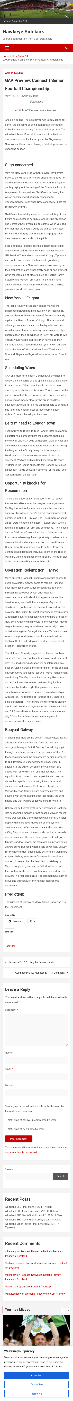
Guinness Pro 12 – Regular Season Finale (31, 962)
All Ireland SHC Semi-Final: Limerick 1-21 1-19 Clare (33, 1215)
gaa (13, 946)
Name (9, 1052)
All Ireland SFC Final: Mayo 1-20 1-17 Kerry (28, 1206)
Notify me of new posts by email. (26, 1129)
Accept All (36, 1375)
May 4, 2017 (11, 96)
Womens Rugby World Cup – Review (45, 1293)
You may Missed (17, 1309)
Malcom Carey (13, 1286)
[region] (36, 1373)
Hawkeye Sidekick (23, 32)
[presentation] (63, 1310)
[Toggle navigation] (7, 48)
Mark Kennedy (13, 1293)
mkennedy (10, 1251)
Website (9, 1085)
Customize (37, 1384)
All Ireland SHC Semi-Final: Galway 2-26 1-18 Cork (33, 1219)
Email (9, 1069)
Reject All (36, 1393)
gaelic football (15, 73)
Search (9, 1169)
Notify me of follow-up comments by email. (32, 1120)
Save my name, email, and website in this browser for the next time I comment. (35, 1109)
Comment (11, 1009)
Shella (8, 1263)
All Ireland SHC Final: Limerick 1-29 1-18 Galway (31, 1211)
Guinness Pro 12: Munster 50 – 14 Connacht (40, 972)
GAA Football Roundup (38, 1286)
